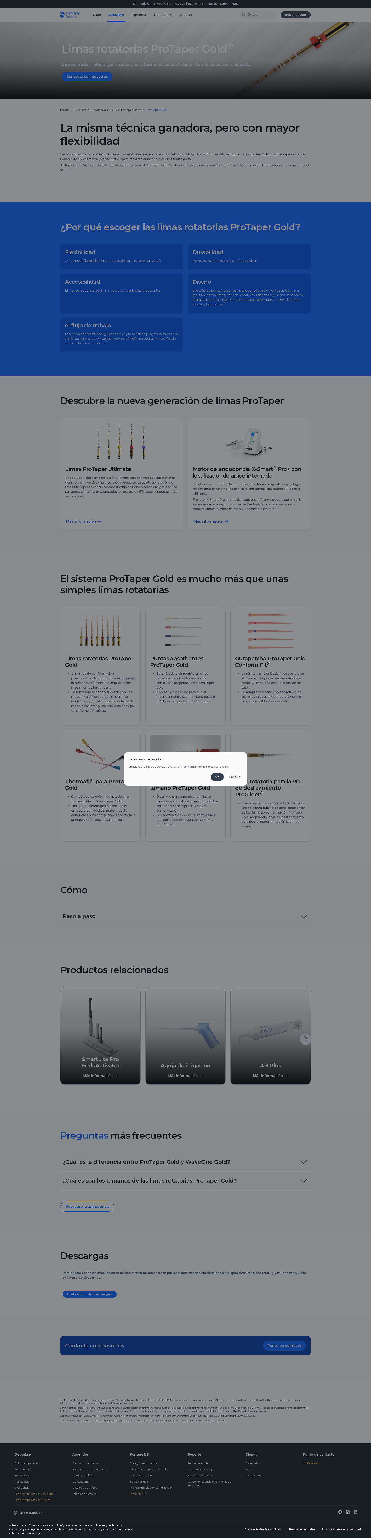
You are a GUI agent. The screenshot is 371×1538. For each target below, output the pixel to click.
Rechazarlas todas (302, 1529)
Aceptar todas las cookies (262, 1529)
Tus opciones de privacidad (341, 1529)
